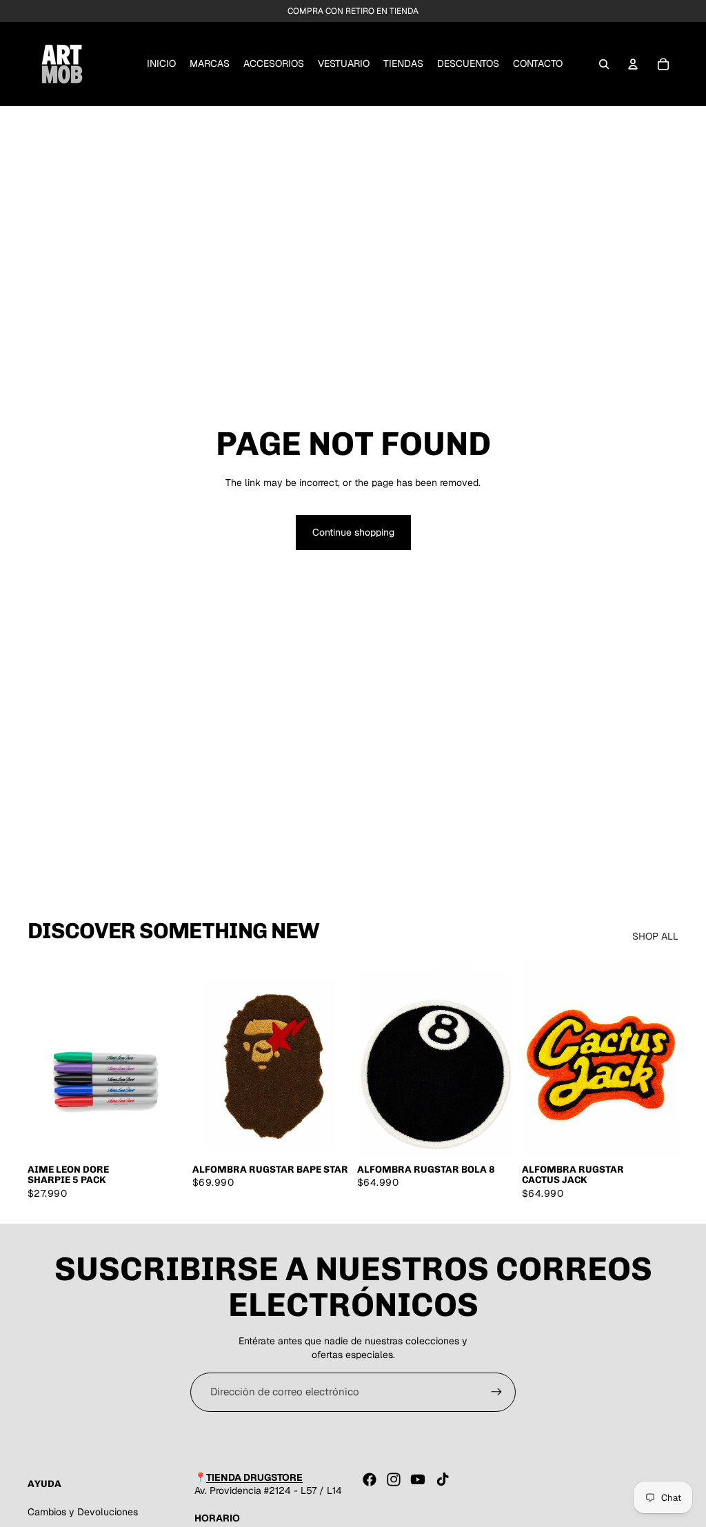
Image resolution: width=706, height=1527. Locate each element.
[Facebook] (369, 1479)
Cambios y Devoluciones (83, 1512)
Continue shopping (353, 532)
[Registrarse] (496, 1392)
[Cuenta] (633, 64)
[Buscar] (604, 64)
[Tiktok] (442, 1479)
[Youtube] (418, 1479)
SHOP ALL (655, 936)
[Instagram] (393, 1479)
